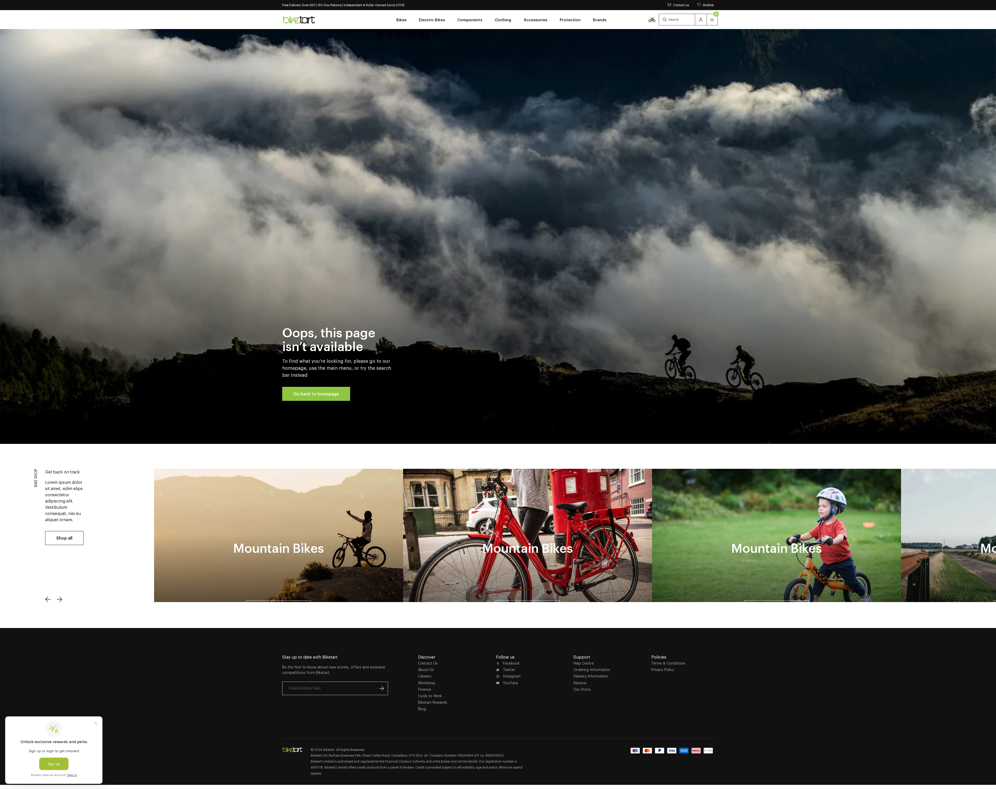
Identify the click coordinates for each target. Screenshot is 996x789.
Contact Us (428, 663)
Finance (424, 689)
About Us (426, 670)
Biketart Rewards (432, 702)
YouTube (510, 683)
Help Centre (583, 663)
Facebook (511, 663)
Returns (579, 683)
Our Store (582, 689)
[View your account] (701, 19)
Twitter (509, 670)
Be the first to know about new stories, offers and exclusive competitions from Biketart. (333, 670)
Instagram (512, 676)
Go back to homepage (316, 394)
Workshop (426, 683)
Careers (424, 676)
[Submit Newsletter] (381, 688)
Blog (422, 709)
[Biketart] (299, 19)
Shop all (64, 538)
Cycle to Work (430, 696)
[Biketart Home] (292, 749)
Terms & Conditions (668, 663)
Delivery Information (590, 676)
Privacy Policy (662, 670)
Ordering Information (591, 670)
